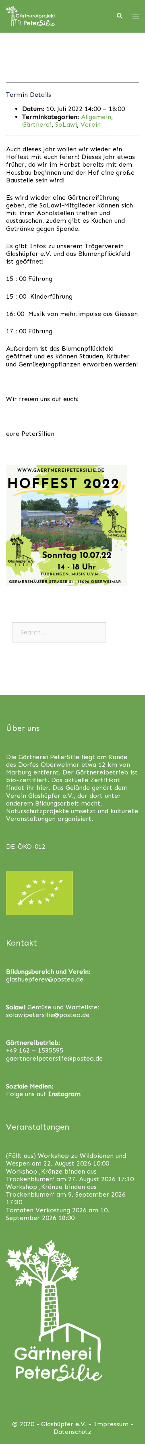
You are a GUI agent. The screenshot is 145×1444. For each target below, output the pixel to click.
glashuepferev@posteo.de (44, 979)
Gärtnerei (37, 124)
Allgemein (96, 117)
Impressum (110, 1424)
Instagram (64, 1094)
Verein (91, 124)
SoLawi (66, 124)
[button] (17, 26)
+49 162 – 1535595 (34, 1050)
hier (43, 787)
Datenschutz (72, 1432)
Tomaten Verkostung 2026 (46, 1210)
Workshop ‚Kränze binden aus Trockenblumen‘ (51, 1175)
